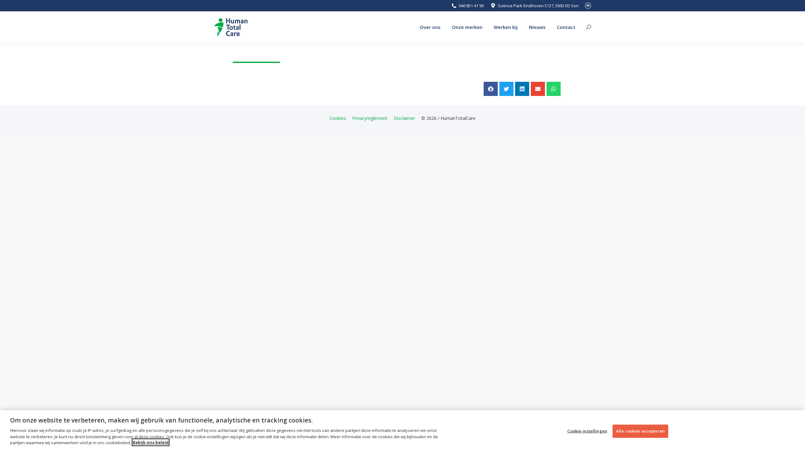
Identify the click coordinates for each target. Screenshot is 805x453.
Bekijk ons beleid (151, 442)
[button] (491, 89)
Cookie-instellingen (587, 430)
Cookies (338, 118)
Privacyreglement (369, 118)
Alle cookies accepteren (640, 430)
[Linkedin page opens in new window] (588, 6)
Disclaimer (404, 118)
